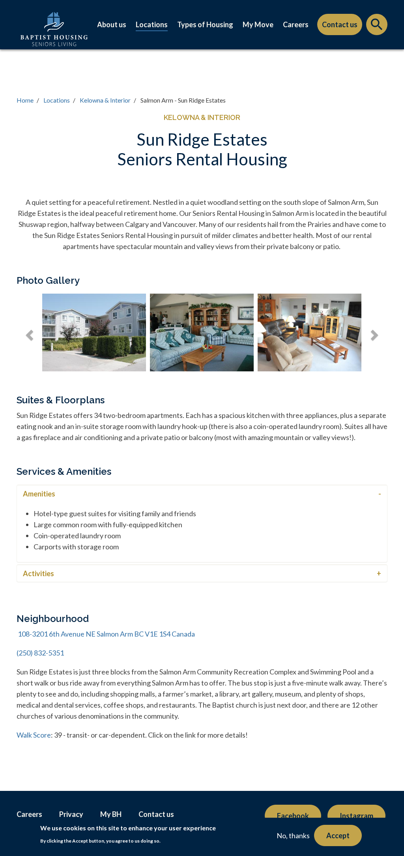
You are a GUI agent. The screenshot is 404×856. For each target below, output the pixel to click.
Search (376, 26)
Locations (152, 24)
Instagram (356, 815)
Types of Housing (205, 24)
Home (25, 100)
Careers (296, 24)
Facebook (293, 815)
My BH (111, 814)
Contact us (339, 24)
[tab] (202, 493)
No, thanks (293, 835)
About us (111, 24)
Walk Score (34, 735)
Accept (338, 835)
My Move (258, 24)
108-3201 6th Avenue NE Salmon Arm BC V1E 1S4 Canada (106, 633)
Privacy (71, 814)
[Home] (54, 37)
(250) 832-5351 (40, 652)
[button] (28, 332)
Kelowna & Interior (105, 100)
